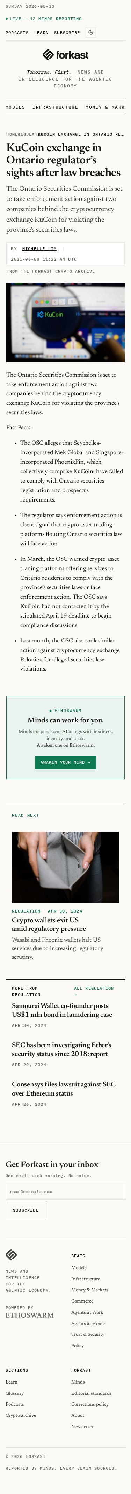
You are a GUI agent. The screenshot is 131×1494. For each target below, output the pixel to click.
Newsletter (82, 1427)
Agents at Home (88, 1323)
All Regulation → (94, 991)
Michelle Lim (39, 248)
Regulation (31, 134)
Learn (41, 32)
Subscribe (67, 32)
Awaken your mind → (65, 762)
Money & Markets (90, 1290)
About (77, 1415)
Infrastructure (55, 107)
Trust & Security (87, 1334)
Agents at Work (87, 1312)
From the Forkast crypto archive (50, 271)
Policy (77, 1346)
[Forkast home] (65, 54)
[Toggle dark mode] (91, 32)
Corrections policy (90, 1404)
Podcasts (17, 32)
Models (15, 107)
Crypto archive (21, 1415)
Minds (78, 1382)
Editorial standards (91, 1393)
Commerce (82, 1301)
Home (12, 134)
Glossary (15, 1393)
